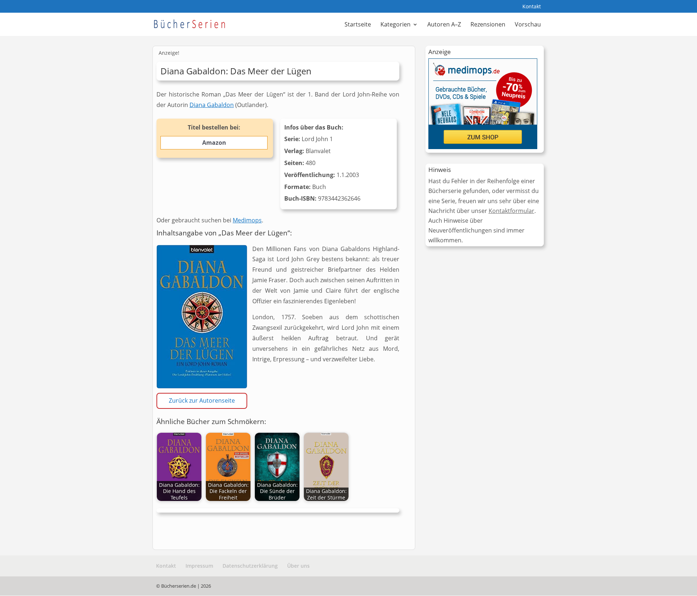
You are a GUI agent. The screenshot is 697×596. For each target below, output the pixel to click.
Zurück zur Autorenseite (202, 400)
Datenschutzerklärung (250, 565)
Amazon (214, 143)
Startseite (358, 25)
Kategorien (395, 25)
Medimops (247, 220)
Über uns (298, 565)
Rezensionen (487, 25)
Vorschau (528, 25)
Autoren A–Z (444, 25)
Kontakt (531, 7)
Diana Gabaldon (211, 105)
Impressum (199, 565)
